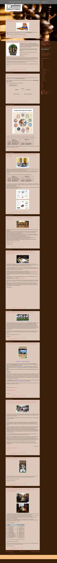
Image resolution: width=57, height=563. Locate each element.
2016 (21, 278)
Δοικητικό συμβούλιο (28, 14)
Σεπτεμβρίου (44, 74)
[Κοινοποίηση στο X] (29, 69)
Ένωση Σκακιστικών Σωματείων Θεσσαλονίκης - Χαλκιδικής (45, 54)
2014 (24, 278)
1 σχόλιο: (22, 547)
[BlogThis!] (28, 69)
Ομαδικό (13, 70)
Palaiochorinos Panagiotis (45, 91)
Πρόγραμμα (9, 107)
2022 (43, 64)
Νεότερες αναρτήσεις (9, 551)
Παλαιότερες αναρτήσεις (35, 551)
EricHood (32, 557)
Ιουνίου (44, 76)
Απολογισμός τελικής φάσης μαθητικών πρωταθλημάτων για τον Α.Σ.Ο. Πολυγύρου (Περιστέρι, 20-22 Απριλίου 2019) (22, 402)
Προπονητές (35, 14)
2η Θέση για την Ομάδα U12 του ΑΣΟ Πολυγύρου (19, 41)
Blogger (36, 557)
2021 (43, 65)
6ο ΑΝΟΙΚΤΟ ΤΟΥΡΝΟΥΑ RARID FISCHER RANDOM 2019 (21, 344)
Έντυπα (40, 14)
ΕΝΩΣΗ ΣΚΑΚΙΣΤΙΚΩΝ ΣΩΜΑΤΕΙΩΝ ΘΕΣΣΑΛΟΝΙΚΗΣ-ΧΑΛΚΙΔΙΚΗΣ (46, 44)
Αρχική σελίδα (9, 14)
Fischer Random (16, 339)
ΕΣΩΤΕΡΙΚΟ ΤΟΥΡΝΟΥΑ (13, 21)
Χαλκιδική (13, 339)
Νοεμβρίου (44, 71)
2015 (22, 278)
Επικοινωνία (21, 14)
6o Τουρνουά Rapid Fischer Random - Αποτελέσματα (19, 312)
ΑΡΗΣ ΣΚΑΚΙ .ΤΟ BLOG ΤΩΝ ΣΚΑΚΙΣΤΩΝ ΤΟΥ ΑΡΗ (46, 42)
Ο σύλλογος (15, 14)
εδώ (15, 480)
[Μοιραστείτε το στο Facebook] (30, 69)
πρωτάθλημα (36, 59)
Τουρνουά (10, 339)
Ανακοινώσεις (10, 102)
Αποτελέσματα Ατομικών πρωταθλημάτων (11, 448)
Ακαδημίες (10, 70)
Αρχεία (19, 186)
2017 (19, 278)
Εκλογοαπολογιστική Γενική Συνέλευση (16, 75)
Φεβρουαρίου (45, 80)
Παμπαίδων (15, 70)
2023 (43, 63)
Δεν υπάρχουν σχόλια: (23, 69)
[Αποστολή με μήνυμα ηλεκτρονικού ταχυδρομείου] (29, 101)
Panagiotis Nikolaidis (44, 92)
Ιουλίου (44, 75)
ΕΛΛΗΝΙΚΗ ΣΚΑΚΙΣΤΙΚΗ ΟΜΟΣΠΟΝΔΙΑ (45, 38)
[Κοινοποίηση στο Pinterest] (27, 247)
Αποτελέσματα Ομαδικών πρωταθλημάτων (11, 447)
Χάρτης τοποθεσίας (12, 393)
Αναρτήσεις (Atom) (11, 553)
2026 (43, 59)
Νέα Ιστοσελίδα (44, 45)
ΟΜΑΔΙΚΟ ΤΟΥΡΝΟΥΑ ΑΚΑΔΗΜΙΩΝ (16, 458)
